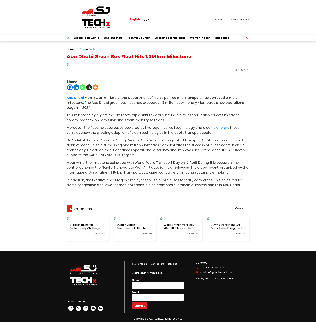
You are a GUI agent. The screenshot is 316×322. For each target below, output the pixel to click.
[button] (247, 38)
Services (172, 264)
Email (136, 292)
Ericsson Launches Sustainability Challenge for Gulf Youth (87, 226)
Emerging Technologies (170, 38)
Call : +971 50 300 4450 (213, 267)
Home (70, 49)
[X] (89, 87)
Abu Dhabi (75, 97)
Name (136, 280)
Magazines (222, 38)
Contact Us (157, 264)
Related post (81, 208)
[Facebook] (70, 87)
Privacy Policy (204, 278)
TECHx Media (139, 264)
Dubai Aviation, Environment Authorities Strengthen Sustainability (133, 226)
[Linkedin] (76, 87)
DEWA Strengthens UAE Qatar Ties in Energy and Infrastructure (226, 226)
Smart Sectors (113, 38)
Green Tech (87, 49)
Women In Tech (200, 38)
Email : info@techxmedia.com (217, 272)
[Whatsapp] (83, 87)
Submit (139, 306)
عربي (146, 19)
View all (240, 208)
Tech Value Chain (138, 38)
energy (222, 127)
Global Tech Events (86, 38)
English (135, 19)
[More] (95, 87)
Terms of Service (225, 278)
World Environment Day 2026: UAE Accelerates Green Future (179, 226)
